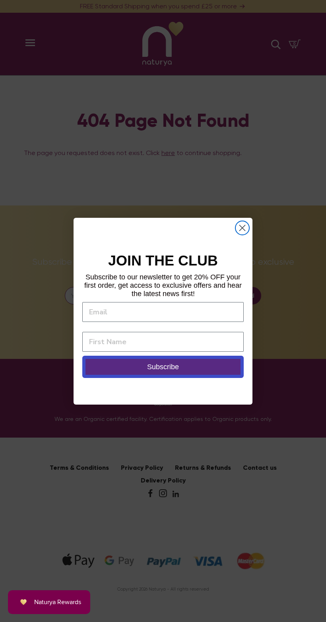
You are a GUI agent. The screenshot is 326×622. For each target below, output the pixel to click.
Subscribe (163, 367)
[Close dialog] (242, 228)
